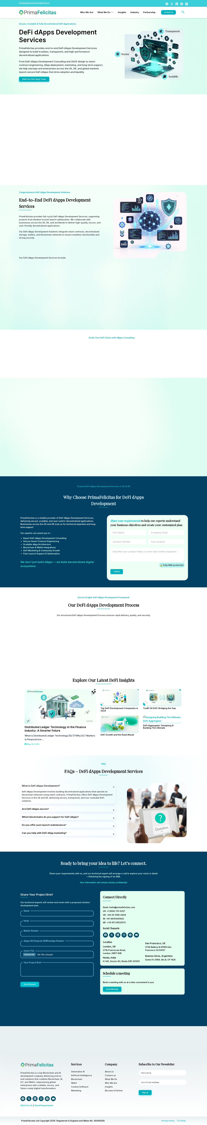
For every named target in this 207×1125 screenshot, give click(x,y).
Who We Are (86, 12)
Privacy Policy (168, 1121)
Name (26, 911)
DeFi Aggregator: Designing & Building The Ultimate (158, 726)
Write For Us (26, 1105)
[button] (183, 12)
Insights (122, 12)
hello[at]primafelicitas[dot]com (34, 3)
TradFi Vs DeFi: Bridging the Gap (159, 708)
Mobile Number (31, 931)
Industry (134, 12)
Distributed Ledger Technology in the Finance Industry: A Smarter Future (55, 728)
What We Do (104, 12)
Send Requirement (44, 1105)
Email (26, 921)
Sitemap (181, 1120)
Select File (29, 951)
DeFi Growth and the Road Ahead (117, 735)
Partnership (149, 12)
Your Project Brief (32, 962)
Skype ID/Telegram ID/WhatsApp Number (44, 941)
